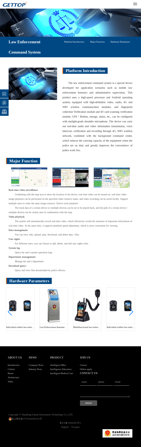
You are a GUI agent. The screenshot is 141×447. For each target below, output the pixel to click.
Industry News (35, 369)
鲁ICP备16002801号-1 (70, 423)
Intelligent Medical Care (61, 373)
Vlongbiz (75, 427)
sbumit (88, 403)
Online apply (86, 369)
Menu (135, 4)
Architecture (13, 377)
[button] (10, 312)
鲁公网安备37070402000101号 (27, 418)
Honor (11, 373)
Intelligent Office (58, 365)
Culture (11, 369)
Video (10, 381)
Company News (36, 365)
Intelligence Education (61, 369)
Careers (83, 365)
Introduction (13, 365)
